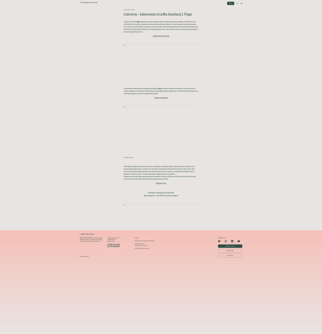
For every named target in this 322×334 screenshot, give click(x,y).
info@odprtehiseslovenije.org (142, 248)
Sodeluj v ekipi (230, 250)
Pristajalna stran (161, 183)
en (237, 3)
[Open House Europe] (161, 262)
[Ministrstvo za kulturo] (161, 270)
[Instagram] (227, 241)
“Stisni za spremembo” (161, 98)
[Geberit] (161, 315)
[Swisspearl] (161, 308)
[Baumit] (161, 304)
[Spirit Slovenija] (161, 278)
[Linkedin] (233, 241)
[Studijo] (161, 327)
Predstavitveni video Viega (161, 36)
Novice (133, 9)
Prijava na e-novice (230, 246)
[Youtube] (240, 241)
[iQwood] (161, 300)
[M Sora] (161, 289)
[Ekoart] (161, 296)
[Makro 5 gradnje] (161, 311)
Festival (231, 3)
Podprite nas (230, 255)
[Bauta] (161, 319)
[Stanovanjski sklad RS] (161, 293)
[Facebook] (220, 241)
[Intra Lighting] (161, 281)
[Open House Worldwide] (161, 266)
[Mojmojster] (161, 323)
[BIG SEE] (161, 330)
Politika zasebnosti (84, 256)
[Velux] (161, 285)
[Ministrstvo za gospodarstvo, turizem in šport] (161, 274)
